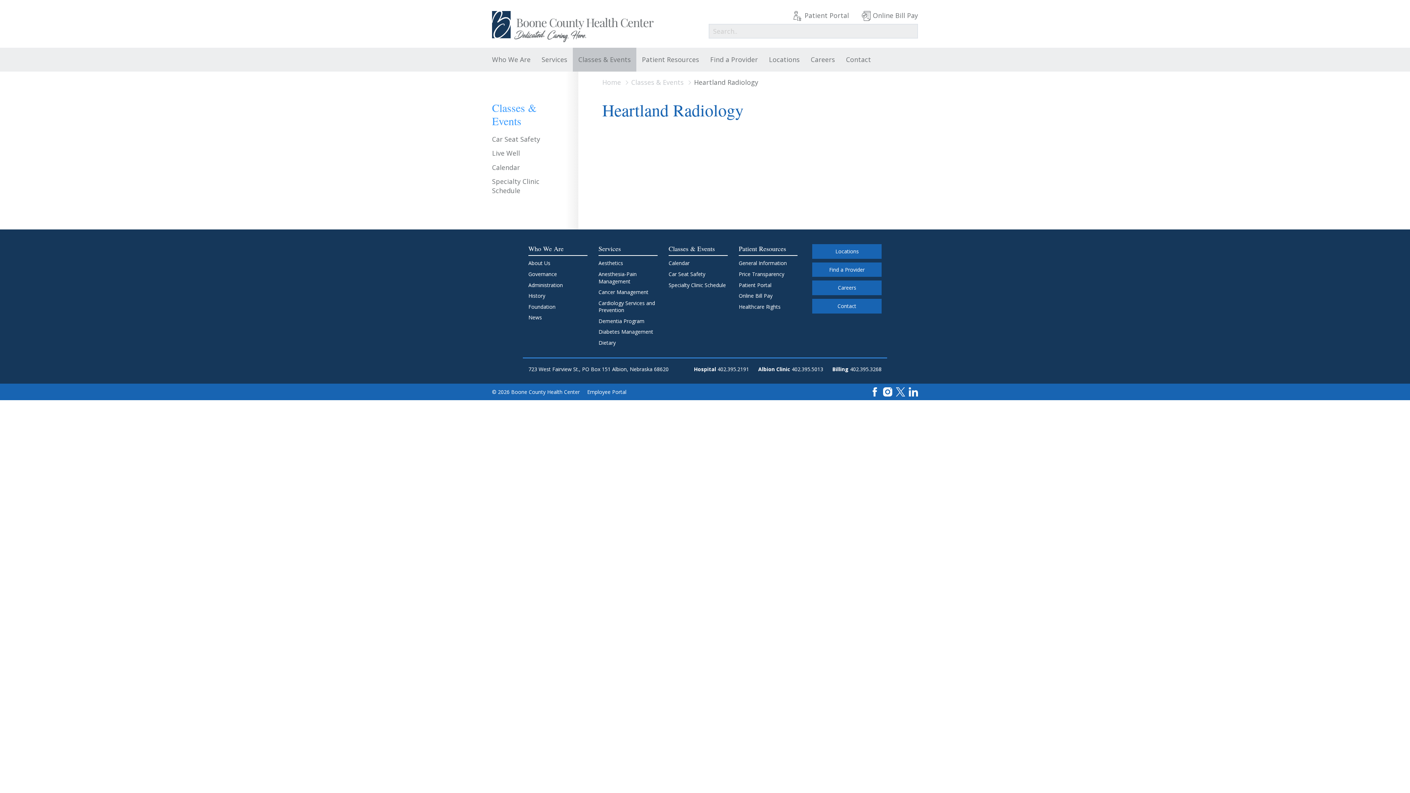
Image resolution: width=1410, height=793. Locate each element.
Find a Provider (734, 59)
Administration (545, 285)
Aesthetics (611, 263)
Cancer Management (623, 292)
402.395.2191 (733, 369)
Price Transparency (761, 274)
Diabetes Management (626, 331)
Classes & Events (604, 59)
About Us (539, 263)
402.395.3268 (866, 369)
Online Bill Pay (895, 15)
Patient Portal (827, 15)
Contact (858, 59)
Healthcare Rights (760, 306)
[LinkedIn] (913, 391)
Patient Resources (670, 59)
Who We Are (511, 59)
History (536, 295)
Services (554, 59)
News (535, 317)
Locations (784, 59)
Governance (542, 274)
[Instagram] (887, 391)
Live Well (506, 153)
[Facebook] (874, 391)
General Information (763, 263)
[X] (900, 391)
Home (611, 82)
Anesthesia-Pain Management (618, 278)
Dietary (607, 342)
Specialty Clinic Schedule (515, 186)
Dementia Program (621, 321)
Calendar (506, 167)
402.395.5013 (807, 369)
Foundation (542, 306)
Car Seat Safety (516, 139)
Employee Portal (606, 391)
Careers (823, 59)
